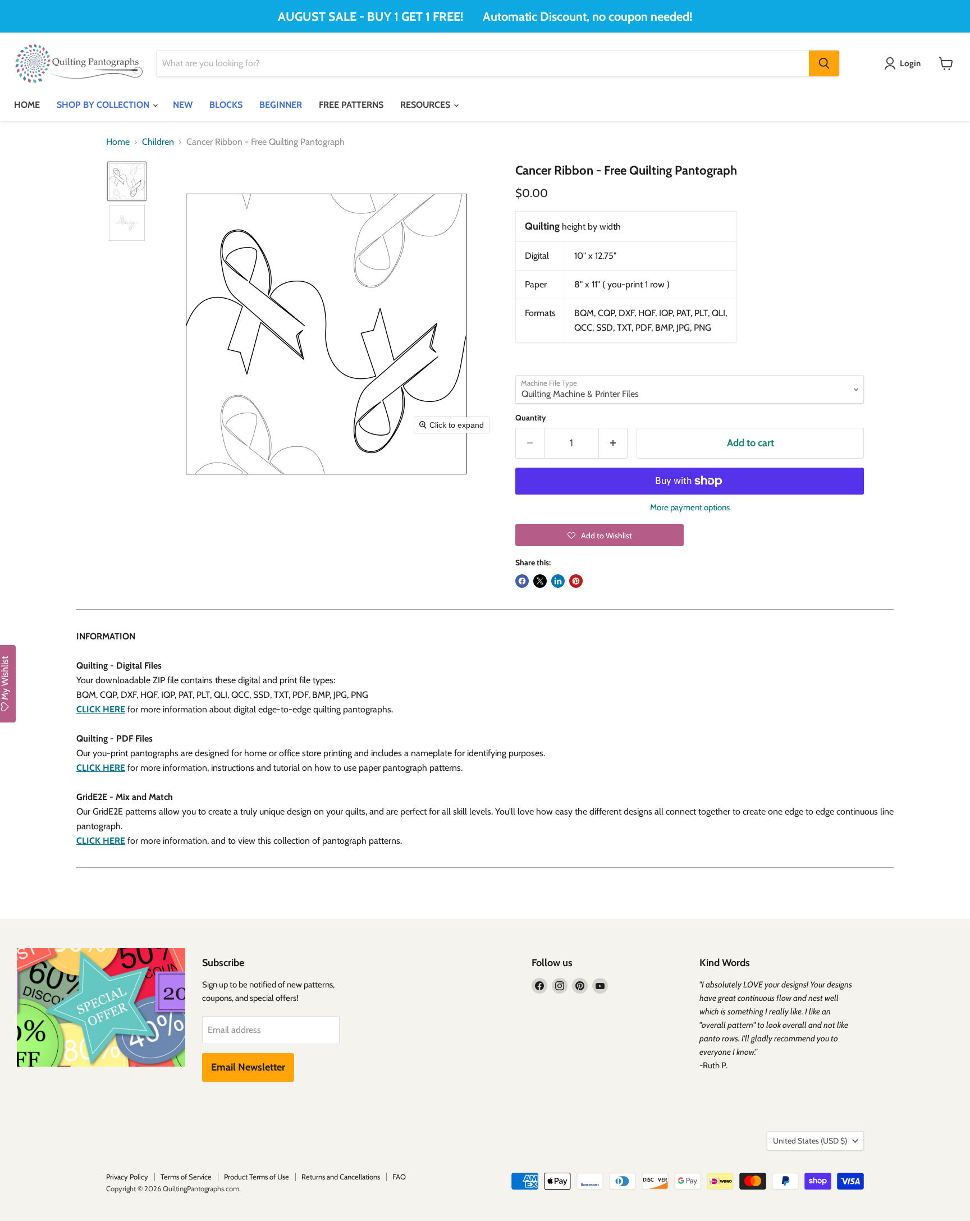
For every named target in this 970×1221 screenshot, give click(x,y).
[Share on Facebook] (522, 581)
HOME (27, 104)
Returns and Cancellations (340, 1176)
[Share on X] (540, 581)
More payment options (690, 508)
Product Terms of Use (256, 1176)
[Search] (824, 63)
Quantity (530, 417)
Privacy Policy (127, 1176)
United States (810, 1141)
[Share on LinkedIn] (558, 581)
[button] (127, 181)
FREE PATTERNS (351, 104)
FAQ (399, 1176)
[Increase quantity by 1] (613, 443)
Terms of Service (186, 1176)
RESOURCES (426, 104)
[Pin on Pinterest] (576, 581)
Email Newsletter (248, 1067)
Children (158, 142)
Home (118, 142)
